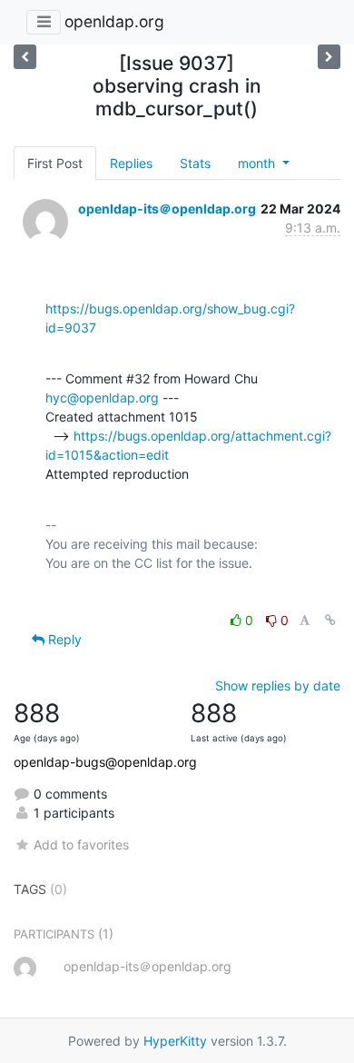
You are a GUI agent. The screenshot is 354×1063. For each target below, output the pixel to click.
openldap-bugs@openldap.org (105, 762)
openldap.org (114, 21)
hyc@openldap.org (102, 397)
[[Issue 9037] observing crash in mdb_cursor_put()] (25, 57)
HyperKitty (175, 1040)
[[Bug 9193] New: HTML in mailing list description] (329, 57)
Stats (195, 163)
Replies (131, 163)
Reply (63, 639)
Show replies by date (277, 685)
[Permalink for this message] (330, 620)
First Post (55, 163)
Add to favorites (81, 844)
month (258, 163)
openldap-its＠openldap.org (167, 208)
